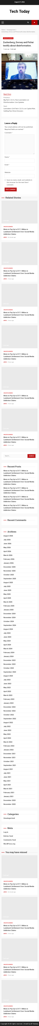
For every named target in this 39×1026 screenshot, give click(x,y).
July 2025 (7, 586)
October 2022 (9, 715)
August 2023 (8, 676)
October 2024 (9, 621)
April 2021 (7, 785)
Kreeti (26, 1024)
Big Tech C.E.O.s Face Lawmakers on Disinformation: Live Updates (16, 100)
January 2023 (9, 703)
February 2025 (9, 606)
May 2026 (7, 547)
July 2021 (7, 773)
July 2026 (7, 540)
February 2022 (9, 746)
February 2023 (9, 699)
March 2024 (8, 649)
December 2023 (10, 660)
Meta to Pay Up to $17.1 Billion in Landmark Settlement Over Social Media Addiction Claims (20, 212)
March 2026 (8, 555)
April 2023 (7, 691)
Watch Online (35, 22)
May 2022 (7, 734)
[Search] (28, 22)
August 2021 (8, 769)
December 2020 (10, 800)
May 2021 (7, 781)
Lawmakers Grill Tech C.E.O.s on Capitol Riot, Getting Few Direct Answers (19, 108)
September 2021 (10, 765)
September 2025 (10, 579)
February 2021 (9, 793)
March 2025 (8, 602)
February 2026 (9, 559)
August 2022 (8, 722)
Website (7, 172)
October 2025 (9, 575)
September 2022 (10, 719)
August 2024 (8, 629)
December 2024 (10, 614)
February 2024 (9, 652)
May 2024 (7, 641)
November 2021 (10, 758)
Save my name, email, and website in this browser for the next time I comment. (19, 182)
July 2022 (7, 726)
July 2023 (7, 680)
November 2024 (10, 617)
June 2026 (7, 544)
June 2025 (7, 590)
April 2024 (7, 645)
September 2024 (10, 625)
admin (5, 237)
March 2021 (8, 789)
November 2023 (10, 664)
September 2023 (10, 672)
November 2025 (10, 571)
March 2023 (8, 695)
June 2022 (7, 730)
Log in (6, 832)
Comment (9, 133)
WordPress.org (9, 844)
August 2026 (8, 536)
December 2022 (10, 707)
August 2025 (8, 582)
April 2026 (7, 551)
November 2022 (10, 711)
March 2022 (8, 742)
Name (7, 157)
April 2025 (7, 598)
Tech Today (20, 11)
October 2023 (9, 668)
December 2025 (10, 567)
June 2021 (7, 777)
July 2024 (7, 633)
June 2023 (7, 684)
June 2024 (7, 637)
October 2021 (9, 761)
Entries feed (8, 836)
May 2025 (7, 594)
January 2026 (9, 563)
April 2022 (7, 738)
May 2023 (7, 687)
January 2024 (9, 656)
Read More (7, 94)
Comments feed (10, 840)
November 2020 (10, 804)
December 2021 (10, 754)
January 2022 (9, 750)
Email (7, 165)
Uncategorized (8, 38)
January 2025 (9, 610)
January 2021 (9, 796)
